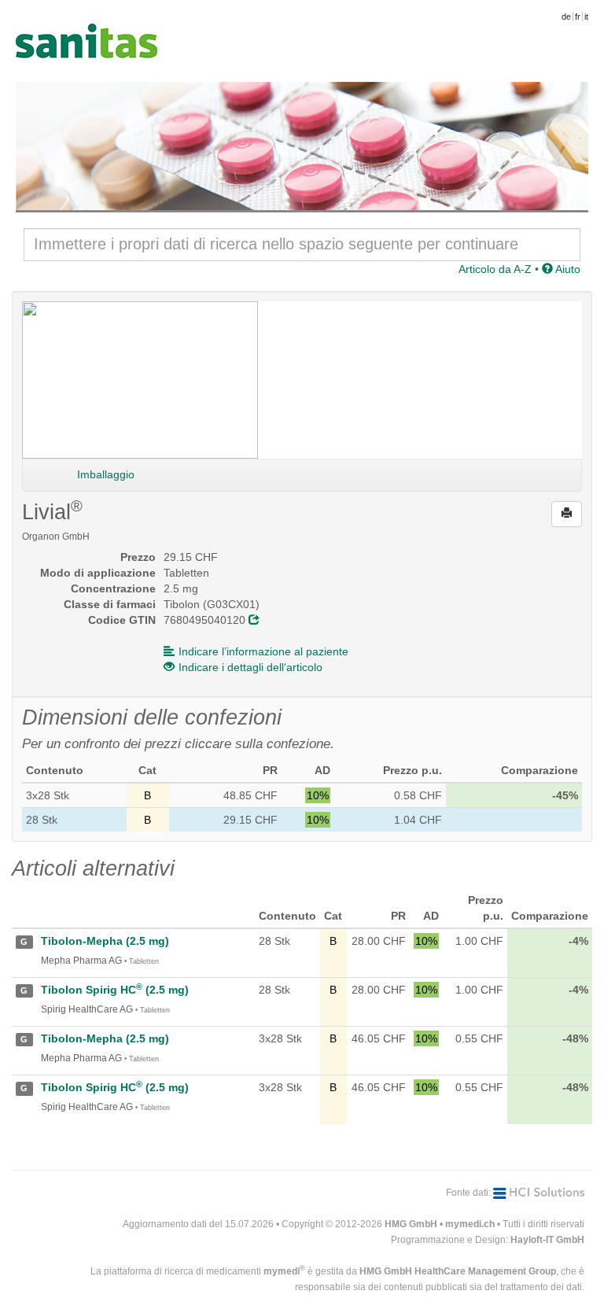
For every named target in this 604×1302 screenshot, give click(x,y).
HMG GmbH (411, 1224)
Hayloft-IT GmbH (547, 1239)
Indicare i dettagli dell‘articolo (250, 667)
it (586, 16)
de (566, 16)
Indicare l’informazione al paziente (263, 651)
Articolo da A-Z (495, 269)
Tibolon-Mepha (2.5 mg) (105, 941)
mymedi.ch (470, 1224)
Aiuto (566, 269)
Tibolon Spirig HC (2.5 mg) (115, 989)
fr (577, 16)
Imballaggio (105, 474)
